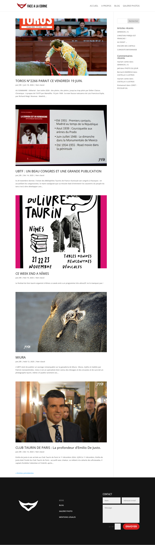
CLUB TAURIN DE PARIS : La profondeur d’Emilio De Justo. (58, 447)
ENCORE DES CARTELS (126, 46)
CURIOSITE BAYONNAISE (127, 49)
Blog (117, 6)
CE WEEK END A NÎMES (32, 273)
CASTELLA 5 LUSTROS (125, 75)
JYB (20, 85)
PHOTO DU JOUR (131, 68)
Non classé (40, 85)
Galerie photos (131, 6)
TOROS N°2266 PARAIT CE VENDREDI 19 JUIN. (49, 81)
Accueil (94, 6)
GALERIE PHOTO (65, 511)
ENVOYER (131, 526)
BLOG (61, 505)
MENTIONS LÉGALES (67, 517)
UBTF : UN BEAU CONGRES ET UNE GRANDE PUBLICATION (58, 171)
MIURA (21, 357)
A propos (106, 6)
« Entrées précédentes (25, 473)
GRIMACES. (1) (123, 32)
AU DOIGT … (122, 42)
